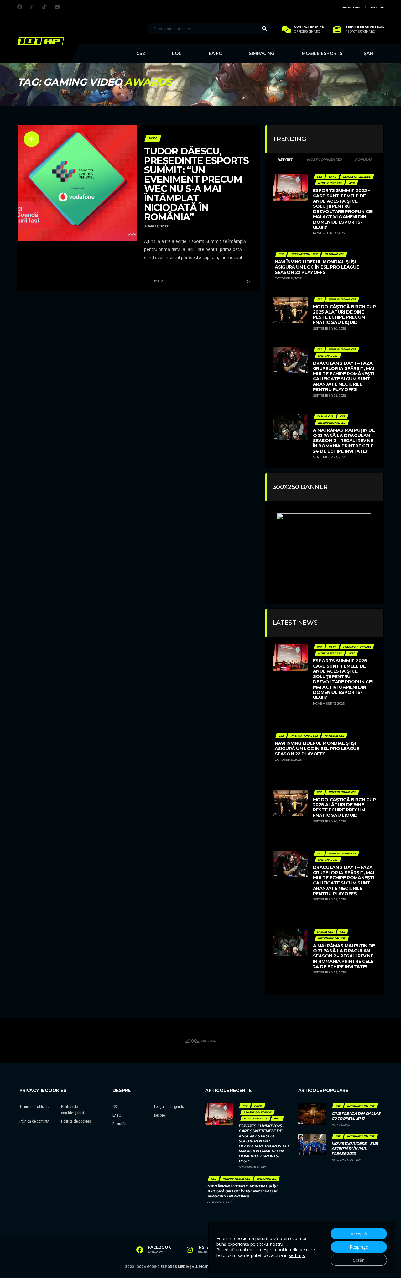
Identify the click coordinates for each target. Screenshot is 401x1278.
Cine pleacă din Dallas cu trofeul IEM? (356, 1116)
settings (297, 1255)
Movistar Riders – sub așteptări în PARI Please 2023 (354, 1148)
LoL (176, 53)
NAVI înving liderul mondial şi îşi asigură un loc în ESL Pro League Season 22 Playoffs (317, 267)
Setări (359, 1260)
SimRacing (261, 53)
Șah (368, 53)
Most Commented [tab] (324, 159)
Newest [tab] (285, 159)
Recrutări (351, 7)
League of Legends (169, 1106)
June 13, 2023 (156, 226)
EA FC (215, 53)
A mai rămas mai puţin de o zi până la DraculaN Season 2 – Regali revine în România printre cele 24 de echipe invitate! (344, 440)
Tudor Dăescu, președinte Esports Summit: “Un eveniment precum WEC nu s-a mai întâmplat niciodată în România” (196, 184)
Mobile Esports (322, 53)
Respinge (359, 1247)
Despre (377, 7)
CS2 (140, 53)
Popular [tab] (363, 159)
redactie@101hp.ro (360, 31)
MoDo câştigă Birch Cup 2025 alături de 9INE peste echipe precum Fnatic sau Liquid (344, 314)
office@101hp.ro (307, 31)
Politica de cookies (76, 1121)
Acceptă (359, 1234)
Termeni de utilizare (34, 1106)
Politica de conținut (34, 1121)
